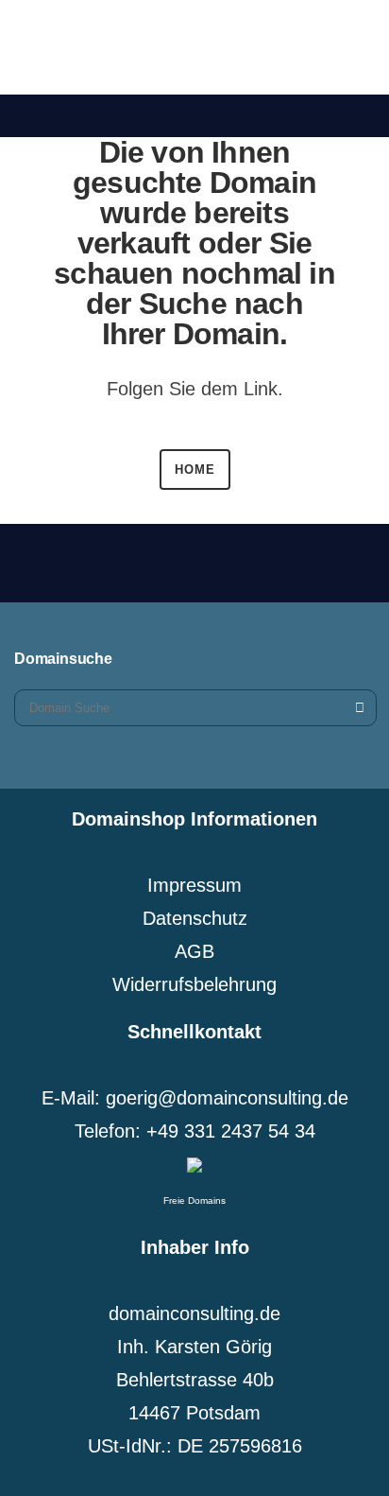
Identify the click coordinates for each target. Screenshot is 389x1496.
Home (195, 469)
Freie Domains (194, 1200)
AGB (194, 951)
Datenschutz (195, 918)
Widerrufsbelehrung (194, 984)
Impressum (194, 885)
